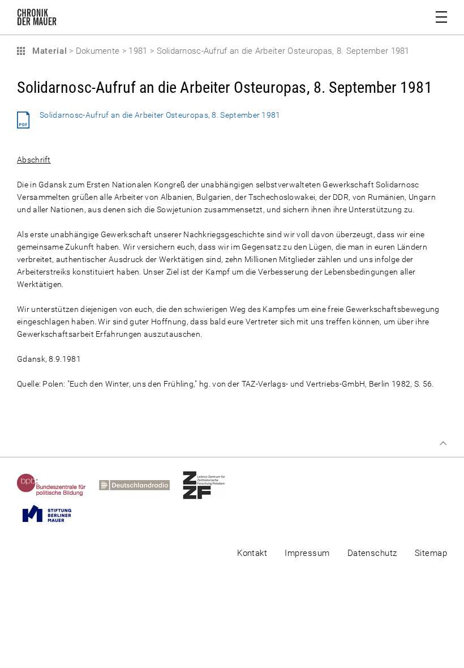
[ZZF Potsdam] (210, 485)
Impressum (307, 553)
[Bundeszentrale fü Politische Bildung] (58, 485)
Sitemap (431, 553)
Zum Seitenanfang (443, 443)
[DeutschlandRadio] (141, 485)
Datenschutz (372, 553)
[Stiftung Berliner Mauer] (53, 513)
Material (48, 51)
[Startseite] (37, 19)
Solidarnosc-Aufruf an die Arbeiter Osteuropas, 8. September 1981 (160, 114)
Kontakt (252, 553)
